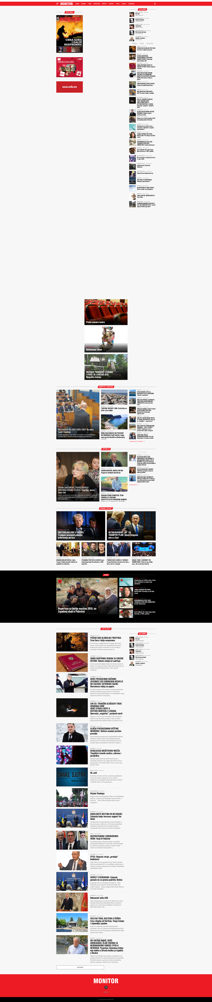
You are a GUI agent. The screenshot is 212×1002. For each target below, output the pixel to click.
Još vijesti (80, 967)
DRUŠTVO (104, 4)
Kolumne (83, 4)
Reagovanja (131, 4)
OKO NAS (124, 4)
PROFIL (117, 4)
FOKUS (89, 4)
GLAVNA (77, 4)
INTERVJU (111, 4)
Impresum (106, 992)
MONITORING (97, 4)
